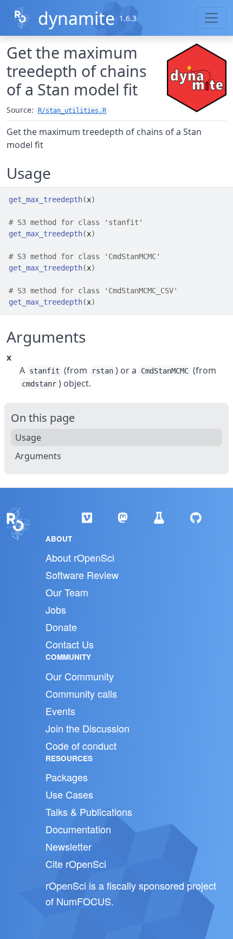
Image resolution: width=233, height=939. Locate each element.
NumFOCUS (83, 901)
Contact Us (70, 644)
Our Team (67, 592)
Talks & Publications (89, 812)
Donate (61, 627)
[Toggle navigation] (211, 18)
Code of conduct (81, 745)
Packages (67, 777)
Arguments (38, 456)
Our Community (80, 676)
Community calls (81, 693)
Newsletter (69, 846)
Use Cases (69, 794)
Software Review (82, 575)
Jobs (56, 609)
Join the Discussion (88, 728)
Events (60, 711)
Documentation (78, 829)
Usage (28, 437)
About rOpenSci (80, 557)
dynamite (76, 18)
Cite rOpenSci (76, 864)
